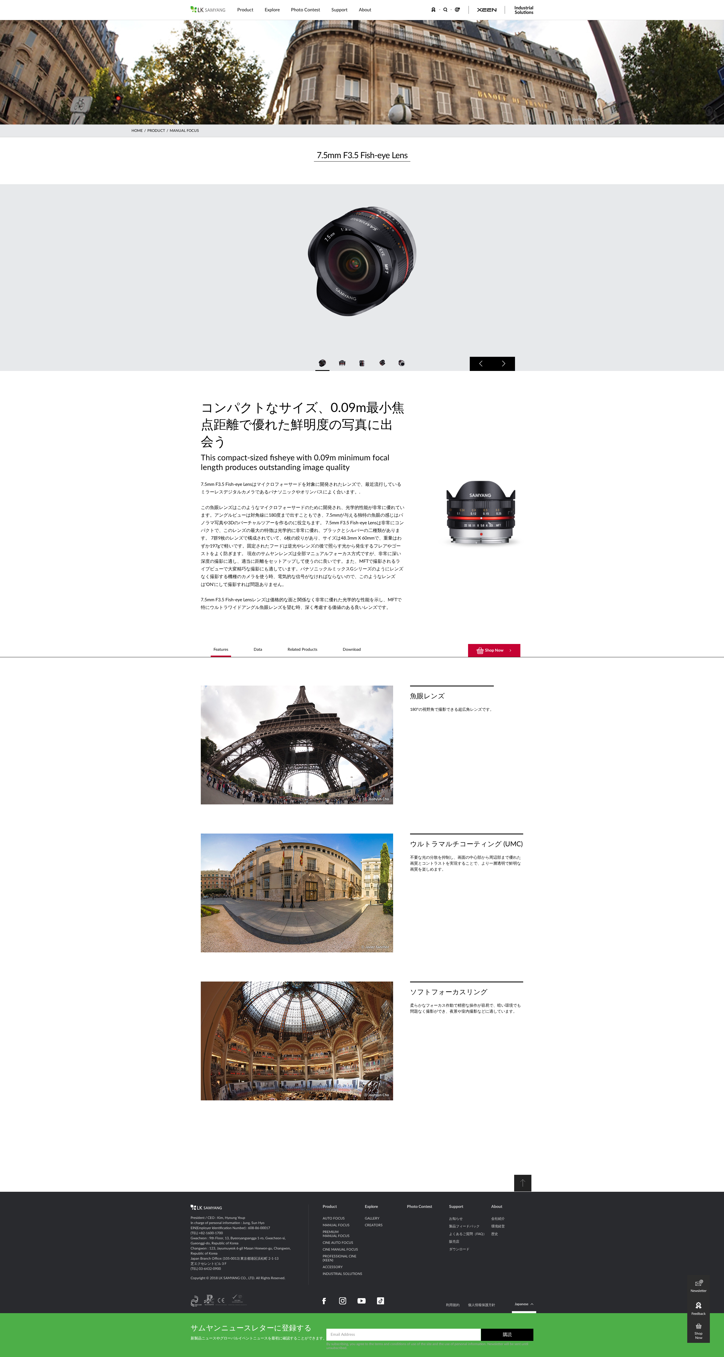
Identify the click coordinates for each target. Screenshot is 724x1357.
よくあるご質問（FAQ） (467, 1234)
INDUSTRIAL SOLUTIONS (342, 1274)
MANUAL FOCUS (184, 131)
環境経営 (498, 1226)
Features (221, 650)
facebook (324, 1301)
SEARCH (445, 9)
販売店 (454, 1241)
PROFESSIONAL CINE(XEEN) (339, 1258)
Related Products (302, 650)
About (496, 1207)
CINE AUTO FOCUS (338, 1242)
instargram (342, 1301)
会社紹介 (498, 1218)
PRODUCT (156, 131)
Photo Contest (419, 1207)
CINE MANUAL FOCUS (340, 1249)
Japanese (521, 1304)
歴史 (494, 1234)
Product (330, 1207)
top (522, 1183)
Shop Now (494, 650)
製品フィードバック (464, 1226)
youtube (361, 1301)
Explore (371, 1207)
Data (258, 650)
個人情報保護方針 (481, 1305)
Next (503, 364)
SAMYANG (208, 9)
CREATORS (374, 1225)
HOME (137, 131)
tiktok (380, 1301)
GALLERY (372, 1218)
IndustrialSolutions (523, 10)
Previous (481, 364)
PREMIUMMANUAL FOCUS (336, 1234)
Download (352, 650)
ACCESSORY (332, 1267)
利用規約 (453, 1305)
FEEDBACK (434, 9)
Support (456, 1207)
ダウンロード (459, 1249)
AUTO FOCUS (334, 1218)
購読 (507, 1334)
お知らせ (456, 1218)
